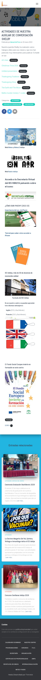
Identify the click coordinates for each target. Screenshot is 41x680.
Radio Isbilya (13, 172)
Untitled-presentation (9, 71)
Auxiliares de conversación (12, 104)
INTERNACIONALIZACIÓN (30, 664)
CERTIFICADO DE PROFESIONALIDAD (17, 659)
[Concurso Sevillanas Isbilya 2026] (20, 576)
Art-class (5, 60)
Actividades (15, 100)
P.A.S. (33, 648)
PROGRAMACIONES (12, 648)
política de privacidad (23, 629)
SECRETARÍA (14, 653)
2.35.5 (7, 425)
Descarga (14, 60)
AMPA (34, 659)
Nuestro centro (30, 642)
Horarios (25, 648)
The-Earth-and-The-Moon (11, 88)
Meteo (10, 147)
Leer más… (20, 501)
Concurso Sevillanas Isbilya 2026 (17, 595)
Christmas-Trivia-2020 (10, 66)
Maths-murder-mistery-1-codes (14, 93)
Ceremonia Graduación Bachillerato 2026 (20, 484)
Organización (26, 653)
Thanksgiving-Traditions (10, 77)
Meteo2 (17, 147)
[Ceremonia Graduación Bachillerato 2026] (20, 465)
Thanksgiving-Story (9, 82)
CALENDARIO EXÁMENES (13, 642)
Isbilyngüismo (29, 104)
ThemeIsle (29, 675)
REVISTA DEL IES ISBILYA (11, 664)
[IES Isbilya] (5, 4)
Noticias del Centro (18, 481)
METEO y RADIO (20, 669)
